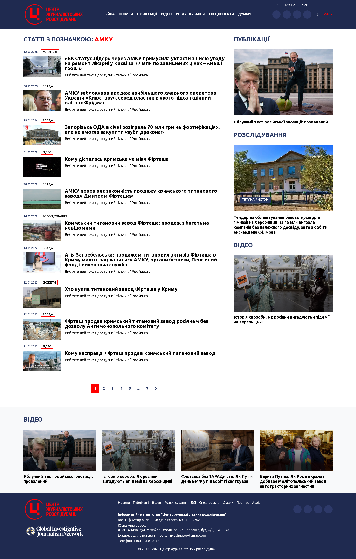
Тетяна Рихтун (255, 200)
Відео (166, 14)
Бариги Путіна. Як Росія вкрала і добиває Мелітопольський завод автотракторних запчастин (293, 481)
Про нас (290, 5)
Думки (244, 14)
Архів (306, 5)
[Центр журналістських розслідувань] (53, 14)
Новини (126, 14)
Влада (48, 86)
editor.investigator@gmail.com (183, 535)
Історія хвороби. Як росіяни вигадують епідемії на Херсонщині (281, 319)
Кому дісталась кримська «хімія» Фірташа (117, 159)
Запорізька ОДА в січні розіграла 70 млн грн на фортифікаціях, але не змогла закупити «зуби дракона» (142, 130)
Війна (109, 14)
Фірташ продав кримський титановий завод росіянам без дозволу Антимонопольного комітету (136, 324)
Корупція (50, 51)
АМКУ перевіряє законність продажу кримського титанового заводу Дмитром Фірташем (141, 193)
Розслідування (190, 14)
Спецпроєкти (209, 502)
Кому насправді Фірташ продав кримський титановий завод (140, 353)
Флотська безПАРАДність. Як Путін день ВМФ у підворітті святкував (217, 479)
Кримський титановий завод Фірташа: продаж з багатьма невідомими (137, 225)
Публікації (147, 14)
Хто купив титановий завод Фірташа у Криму (121, 289)
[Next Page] (156, 388)
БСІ (276, 5)
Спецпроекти (221, 14)
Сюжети (49, 282)
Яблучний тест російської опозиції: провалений (281, 122)
